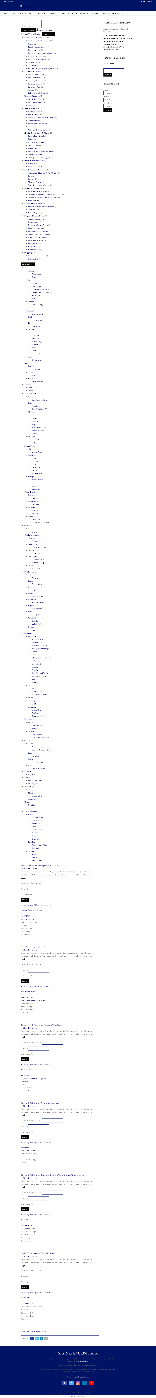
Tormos (34, 836)
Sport (31, 13)
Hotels (30, 163)
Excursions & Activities (37, 191)
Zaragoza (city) (37, 381)
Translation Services (35, 65)
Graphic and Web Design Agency (33, 1078)
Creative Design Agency (37, 47)
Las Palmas (36, 504)
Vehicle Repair (33, 212)
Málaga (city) (37, 341)
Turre (34, 277)
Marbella (35, 344)
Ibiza (30, 403)
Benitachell (36, 823)
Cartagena (32, 790)
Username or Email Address (31, 883)
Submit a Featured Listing (111, 49)
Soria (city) (36, 615)
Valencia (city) (37, 860)
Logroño (31, 774)
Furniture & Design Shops (38, 225)
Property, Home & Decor (34, 215)
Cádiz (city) (36, 286)
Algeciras (35, 283)
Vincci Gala (25, 1297)
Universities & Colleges (37, 93)
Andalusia (28, 268)
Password (24, 889)
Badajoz (31, 722)
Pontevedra (32, 765)
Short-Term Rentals (35, 166)
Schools (31, 90)
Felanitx (35, 421)
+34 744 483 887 (27, 1075)
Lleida (30, 697)
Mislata (34, 854)
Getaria (34, 464)
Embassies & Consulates (37, 102)
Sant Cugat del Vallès (40, 673)
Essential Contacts (31, 96)
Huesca (31, 366)
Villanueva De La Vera (40, 737)
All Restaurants (34, 111)
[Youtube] (91, 1383)
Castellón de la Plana (40, 845)
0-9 (23, 865)
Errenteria (35, 461)
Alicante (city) (37, 817)
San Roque (36, 295)
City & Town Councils (36, 99)
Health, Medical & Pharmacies (39, 151)
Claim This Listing (29, 868)
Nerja (34, 347)
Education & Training (32, 71)
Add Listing (48, 34)
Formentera (32, 397)
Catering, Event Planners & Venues (41, 117)
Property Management (36, 237)
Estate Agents (33, 222)
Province (106, 96)
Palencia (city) (37, 596)
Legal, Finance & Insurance (35, 169)
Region (105, 90)
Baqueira (35, 700)
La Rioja (27, 771)
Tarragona (32, 707)
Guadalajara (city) (39, 559)
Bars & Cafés (33, 114)
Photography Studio (35, 56)
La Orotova (36, 519)
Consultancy (33, 44)
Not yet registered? (28, 905)
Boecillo (35, 621)
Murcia (31, 793)
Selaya (34, 532)
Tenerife (31, 516)
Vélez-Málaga (37, 354)
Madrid (27, 777)
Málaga (31, 329)
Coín (33, 332)
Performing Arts (34, 87)
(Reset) (57, 865)
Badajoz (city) (37, 725)
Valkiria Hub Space (28, 991)
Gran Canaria (33, 501)
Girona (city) (37, 691)
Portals (34, 433)
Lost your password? (43, 905)
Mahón (34, 443)
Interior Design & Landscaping (39, 231)
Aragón (27, 363)
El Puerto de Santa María (41, 289)
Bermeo (35, 483)
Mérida (34, 728)
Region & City (41, 13)
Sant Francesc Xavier (40, 400)
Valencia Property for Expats (31, 910)
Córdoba (31, 301)
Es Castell (35, 439)
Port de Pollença (38, 430)
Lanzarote (32, 507)
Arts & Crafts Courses (36, 74)
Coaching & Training (36, 80)
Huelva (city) (37, 320)
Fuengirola (36, 338)
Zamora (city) (37, 630)
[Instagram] (78, 1383)
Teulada (35, 832)
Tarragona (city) (38, 716)
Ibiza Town (36, 406)
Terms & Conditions (82, 1361)
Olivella (35, 670)
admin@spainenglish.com (81, 1377)
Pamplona (32, 805)
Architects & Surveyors (36, 219)
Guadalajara (32, 556)
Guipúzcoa (32, 455)
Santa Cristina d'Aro (39, 694)
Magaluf (35, 424)
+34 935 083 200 (27, 1303)
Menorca (31, 436)
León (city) (36, 590)
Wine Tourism (33, 200)
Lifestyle (83, 13)
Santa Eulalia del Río (40, 409)
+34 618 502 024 (27, 1225)
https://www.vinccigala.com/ (31, 1306)
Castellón (31, 842)
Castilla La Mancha (31, 535)
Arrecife (35, 510)
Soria (30, 611)
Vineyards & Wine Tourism (38, 130)
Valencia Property (27, 919)
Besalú (34, 688)
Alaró (34, 415)
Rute (33, 307)
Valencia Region (30, 811)
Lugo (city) (36, 756)
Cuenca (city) (37, 553)
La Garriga (36, 661)
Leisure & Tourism (31, 188)
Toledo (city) (36, 568)
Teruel (30, 372)
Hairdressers (33, 148)
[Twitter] (71, 1383)
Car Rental (32, 209)
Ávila (30, 575)
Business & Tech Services (34, 37)
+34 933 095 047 (27, 997)
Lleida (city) (36, 704)
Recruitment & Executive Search (40, 59)
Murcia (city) (37, 796)
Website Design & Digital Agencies (41, 68)
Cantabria (28, 525)
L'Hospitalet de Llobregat (41, 658)
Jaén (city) (36, 326)
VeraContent (25, 1147)
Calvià (34, 418)
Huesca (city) (37, 369)
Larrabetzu (36, 489)
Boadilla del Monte (35, 780)
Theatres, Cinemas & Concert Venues (42, 197)
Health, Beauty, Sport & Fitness (36, 133)
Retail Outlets (33, 259)
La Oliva (35, 498)
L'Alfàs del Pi (37, 829)
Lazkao (34, 470)
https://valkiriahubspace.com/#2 (33, 1000)
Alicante (31, 814)
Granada (31, 311)
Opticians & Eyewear (36, 154)
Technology (32, 62)
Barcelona (32, 636)
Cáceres (31, 731)
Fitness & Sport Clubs (36, 142)
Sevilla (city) (37, 360)
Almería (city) (37, 274)
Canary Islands (30, 492)
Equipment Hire (34, 50)
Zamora (31, 627)
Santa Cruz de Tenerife (40, 522)
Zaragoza (31, 378)
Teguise (35, 513)
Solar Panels (32, 246)
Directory (94, 13)
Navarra (27, 802)
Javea (34, 826)
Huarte (34, 808)
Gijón (30, 387)
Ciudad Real (32, 544)
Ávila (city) (36, 578)
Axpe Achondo (37, 479)
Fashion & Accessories (36, 256)
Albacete (31, 538)
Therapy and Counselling (37, 157)
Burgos (31, 581)
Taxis (30, 105)
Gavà (34, 654)
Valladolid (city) (38, 624)
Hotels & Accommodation (34, 160)
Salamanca (32, 599)
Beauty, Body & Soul (36, 136)
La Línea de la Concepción (42, 292)
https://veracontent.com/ (30, 1150)
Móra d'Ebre (36, 710)
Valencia (31, 851)
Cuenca (31, 550)
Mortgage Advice (34, 182)
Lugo (30, 753)
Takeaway (31, 127)
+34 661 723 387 (27, 916)
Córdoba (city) (37, 304)
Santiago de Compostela (41, 750)
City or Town (107, 103)
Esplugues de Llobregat (41, 648)
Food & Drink (72, 13)
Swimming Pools (34, 249)
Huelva (30, 317)
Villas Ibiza (25, 1219)
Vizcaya (31, 476)
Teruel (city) (36, 375)
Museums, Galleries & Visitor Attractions (43, 194)
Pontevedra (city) (38, 768)
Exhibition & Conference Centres (40, 53)
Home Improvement (35, 228)
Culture (53, 13)
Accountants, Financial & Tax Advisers (42, 173)
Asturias (27, 384)
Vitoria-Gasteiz (37, 452)
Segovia (31, 605)
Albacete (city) (37, 541)
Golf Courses (33, 145)
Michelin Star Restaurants (38, 123)
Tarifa (34, 298)
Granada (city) (37, 314)
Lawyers (31, 179)
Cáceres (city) (37, 734)
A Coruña (31, 743)
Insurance (32, 176)
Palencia (31, 593)
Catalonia (28, 633)
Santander (32, 529)
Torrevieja (35, 839)
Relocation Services (35, 240)
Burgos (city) (37, 584)
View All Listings (34, 34)
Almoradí (35, 820)
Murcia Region (30, 786)
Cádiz (30, 280)
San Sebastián (37, 473)
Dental (30, 139)
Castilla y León (30, 572)
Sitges (34, 679)
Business (23, 13)
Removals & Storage (35, 243)
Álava (30, 449)
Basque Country (30, 446)
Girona (30, 685)
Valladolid (32, 618)
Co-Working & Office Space (38, 41)
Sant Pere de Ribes (39, 676)
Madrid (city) (33, 783)
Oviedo (31, 390)
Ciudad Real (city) (39, 547)
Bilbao (34, 486)
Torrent (34, 857)
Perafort (35, 713)
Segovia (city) (37, 608)
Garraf (34, 651)
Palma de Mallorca (39, 427)
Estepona (35, 335)
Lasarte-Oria (36, 467)
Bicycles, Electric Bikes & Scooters (41, 206)
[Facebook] (64, 1383)
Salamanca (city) (38, 602)
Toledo (30, 565)
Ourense (31, 759)
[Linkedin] (84, 1383)
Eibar (34, 458)
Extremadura (29, 719)
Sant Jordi (35, 848)
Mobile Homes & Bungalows (39, 234)
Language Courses (35, 84)
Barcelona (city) (38, 642)
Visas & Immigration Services (39, 185)
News (13, 13)
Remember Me (27, 894)
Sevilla (30, 357)
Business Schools (34, 77)
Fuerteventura (33, 495)
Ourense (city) (37, 762)
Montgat (35, 667)
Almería (31, 271)
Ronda (34, 350)
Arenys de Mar (37, 639)
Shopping (28, 252)
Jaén (30, 323)
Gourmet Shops (34, 120)
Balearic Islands (30, 393)
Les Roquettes (37, 664)
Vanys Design (26, 1069)
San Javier (32, 799)
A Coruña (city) (38, 746)
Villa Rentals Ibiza (28, 1228)
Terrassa (35, 682)
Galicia (27, 740)
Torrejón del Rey (38, 562)
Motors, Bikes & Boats (33, 203)
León (30, 587)
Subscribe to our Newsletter (112, 13)
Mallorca (31, 412)
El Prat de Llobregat (39, 645)
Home (6, 13)
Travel (62, 13)
